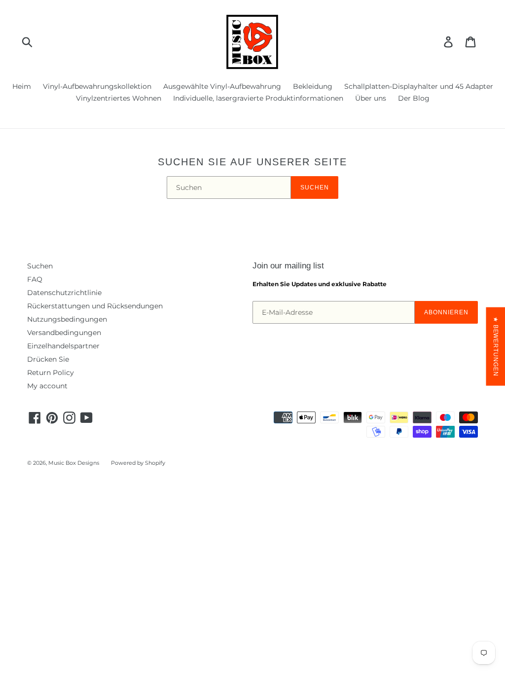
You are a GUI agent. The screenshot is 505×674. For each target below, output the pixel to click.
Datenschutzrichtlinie (64, 292)
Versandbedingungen (64, 332)
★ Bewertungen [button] (495, 346)
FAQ (34, 279)
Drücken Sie (48, 359)
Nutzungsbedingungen (67, 319)
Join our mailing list (288, 265)
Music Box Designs (73, 462)
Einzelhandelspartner (63, 345)
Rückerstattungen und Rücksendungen (95, 305)
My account (47, 385)
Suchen (314, 187)
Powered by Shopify (138, 462)
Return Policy (50, 372)
